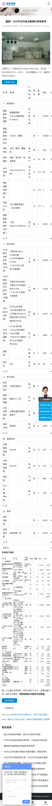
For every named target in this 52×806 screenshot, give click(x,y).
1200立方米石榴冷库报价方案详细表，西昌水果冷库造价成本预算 (27, 752)
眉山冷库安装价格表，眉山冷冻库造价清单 (22, 734)
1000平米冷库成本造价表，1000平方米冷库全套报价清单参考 (27, 757)
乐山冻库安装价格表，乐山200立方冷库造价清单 (25, 763)
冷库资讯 (8, 26)
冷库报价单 (9, 708)
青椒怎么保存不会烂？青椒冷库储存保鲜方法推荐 (28, 719)
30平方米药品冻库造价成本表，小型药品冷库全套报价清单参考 (27, 740)
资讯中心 (15, 26)
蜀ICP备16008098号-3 (42, 796)
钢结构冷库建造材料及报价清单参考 (19, 746)
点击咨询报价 (9, 700)
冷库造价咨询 (9, 82)
